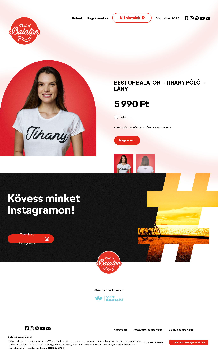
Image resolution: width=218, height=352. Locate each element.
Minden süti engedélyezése (190, 342)
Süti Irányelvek (55, 347)
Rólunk (77, 18)
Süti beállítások (154, 342)
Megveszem (127, 140)
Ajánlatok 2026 (167, 18)
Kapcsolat (120, 329)
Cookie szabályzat (181, 329)
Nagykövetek (97, 18)
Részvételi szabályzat (147, 329)
